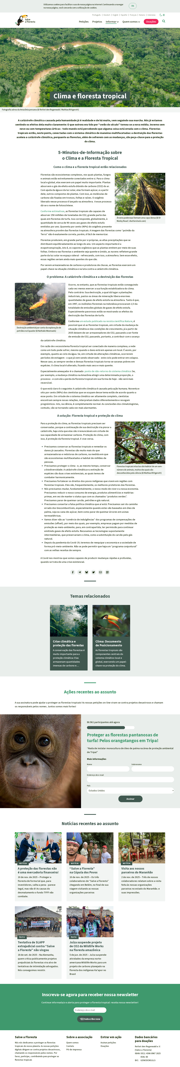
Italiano (142, 15)
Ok (132, 5)
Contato (70, 1046)
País (88, 785)
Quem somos (72, 1042)
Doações (105, 1046)
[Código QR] (107, 572)
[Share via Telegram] (79, 572)
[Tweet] (93, 572)
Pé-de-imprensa (74, 1049)
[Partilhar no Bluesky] (86, 572)
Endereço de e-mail (95, 775)
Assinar (130, 799)
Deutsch (107, 15)
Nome (89, 764)
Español (124, 15)
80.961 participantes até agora (103, 722)
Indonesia (151, 15)
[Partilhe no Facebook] (72, 572)
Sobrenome (137, 764)
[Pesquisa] (163, 21)
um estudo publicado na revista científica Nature (106, 321)
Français (133, 15)
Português (96, 15)
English (115, 15)
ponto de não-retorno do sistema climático (107, 371)
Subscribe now (92, 1019)
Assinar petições (108, 1042)
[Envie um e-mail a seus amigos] (100, 572)
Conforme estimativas (52, 211)
